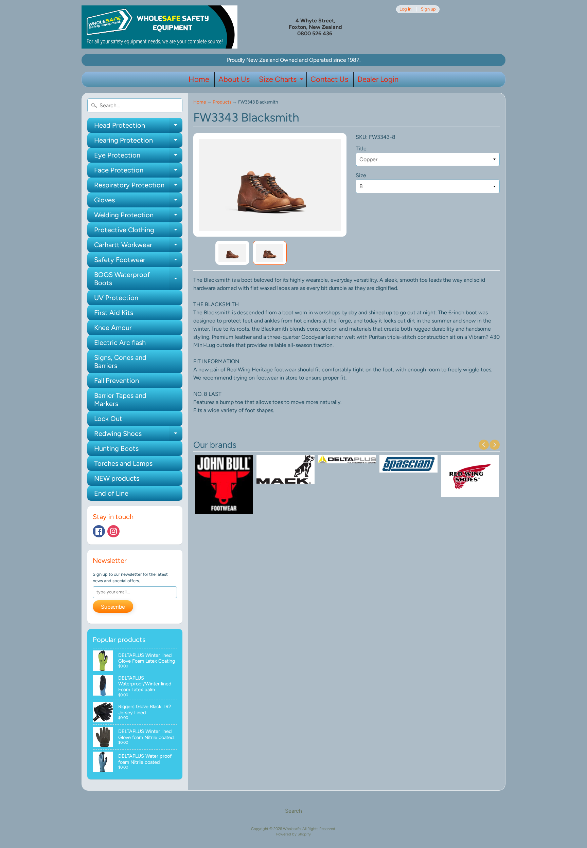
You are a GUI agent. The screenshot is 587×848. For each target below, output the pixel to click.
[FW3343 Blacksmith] (232, 253)
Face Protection (138, 172)
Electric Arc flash (120, 342)
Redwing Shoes (138, 435)
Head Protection (138, 127)
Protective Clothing (138, 231)
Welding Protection (138, 216)
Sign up (428, 9)
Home (199, 79)
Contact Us (329, 79)
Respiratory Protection (138, 186)
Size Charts (282, 81)
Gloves (138, 201)
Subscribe (113, 607)
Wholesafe (292, 828)
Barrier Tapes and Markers (120, 399)
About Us (234, 79)
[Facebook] (99, 531)
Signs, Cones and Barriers (120, 361)
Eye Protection (138, 157)
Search (293, 811)
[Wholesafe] (159, 27)
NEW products (116, 478)
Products (222, 102)
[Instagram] (113, 531)
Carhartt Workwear (138, 246)
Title (361, 148)
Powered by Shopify (293, 834)
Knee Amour (113, 328)
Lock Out (108, 418)
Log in (405, 9)
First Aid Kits (113, 313)
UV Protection (116, 298)
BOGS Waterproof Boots (138, 279)
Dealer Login (377, 79)
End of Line (111, 493)
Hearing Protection (138, 142)
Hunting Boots (116, 448)
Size (361, 175)
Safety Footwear (138, 261)
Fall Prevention (116, 380)
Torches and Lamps (123, 463)
